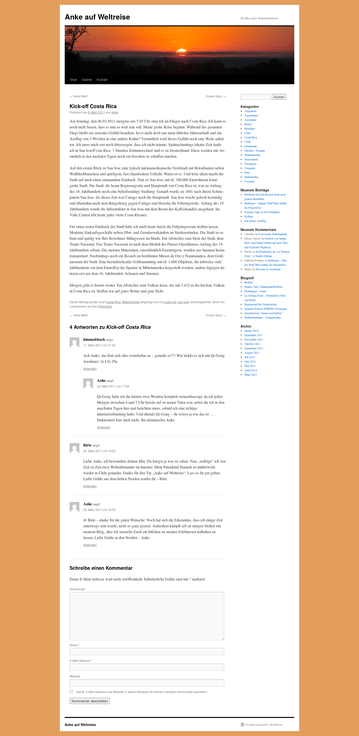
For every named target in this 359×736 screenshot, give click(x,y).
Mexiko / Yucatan (254, 150)
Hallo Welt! (79, 96)
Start (73, 79)
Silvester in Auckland (267, 269)
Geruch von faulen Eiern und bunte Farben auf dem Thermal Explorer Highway (266, 242)
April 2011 (250, 370)
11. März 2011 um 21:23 (99, 345)
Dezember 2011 (253, 335)
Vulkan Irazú (216, 96)
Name (75, 645)
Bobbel (248, 282)
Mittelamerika (131, 302)
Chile (247, 133)
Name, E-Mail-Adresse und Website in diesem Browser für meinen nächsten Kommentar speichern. (142, 692)
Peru (247, 172)
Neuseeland (251, 159)
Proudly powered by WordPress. (264, 724)
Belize (248, 124)
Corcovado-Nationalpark (272, 234)
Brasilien (249, 128)
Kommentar (77, 589)
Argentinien (251, 115)
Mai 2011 (250, 366)
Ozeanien (249, 168)
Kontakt (102, 79)
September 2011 (253, 348)
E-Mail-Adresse (81, 660)
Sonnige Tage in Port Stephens (262, 212)
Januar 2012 (251, 330)
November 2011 (253, 339)
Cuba (247, 142)
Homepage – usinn (255, 291)
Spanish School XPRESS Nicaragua (265, 309)
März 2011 (250, 374)
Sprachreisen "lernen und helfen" (263, 313)
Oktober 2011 (252, 344)
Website (75, 676)
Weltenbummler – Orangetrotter (262, 317)
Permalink (105, 306)
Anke (114, 112)
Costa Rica (113, 302)
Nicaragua (250, 164)
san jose (183, 302)
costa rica (170, 302)
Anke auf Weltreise (97, 16)
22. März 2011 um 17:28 (113, 386)
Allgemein (250, 111)
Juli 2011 (249, 357)
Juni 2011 (250, 361)
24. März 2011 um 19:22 (99, 451)
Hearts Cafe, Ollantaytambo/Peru (263, 287)
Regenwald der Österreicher (260, 304)
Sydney (248, 216)
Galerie (87, 79)
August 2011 (252, 352)
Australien (250, 120)
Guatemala (250, 146)
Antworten (90, 368)
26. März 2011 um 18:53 (99, 510)
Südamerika (251, 177)
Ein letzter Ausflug (255, 221)
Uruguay (249, 181)
